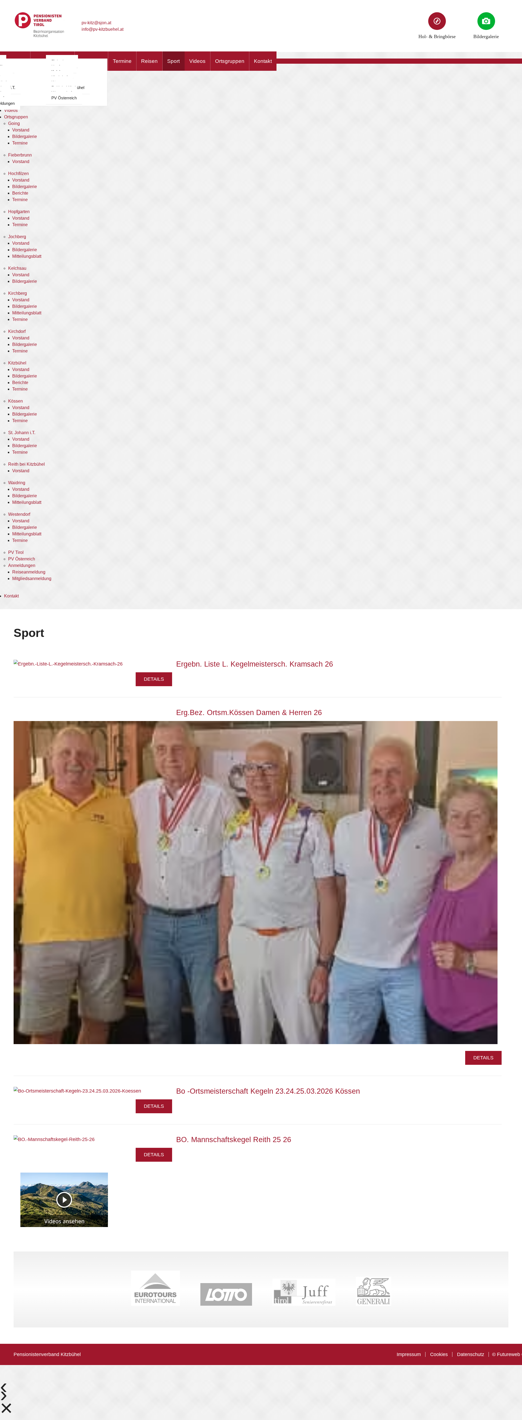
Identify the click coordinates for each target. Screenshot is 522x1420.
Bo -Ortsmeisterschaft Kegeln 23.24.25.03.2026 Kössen (268, 1091)
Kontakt (263, 61)
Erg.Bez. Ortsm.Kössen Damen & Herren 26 (249, 713)
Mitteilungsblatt (26, 256)
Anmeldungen (21, 565)
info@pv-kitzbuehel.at (102, 29)
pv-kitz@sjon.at (96, 22)
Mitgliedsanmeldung (31, 578)
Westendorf (19, 514)
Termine (122, 61)
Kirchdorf (17, 331)
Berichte (20, 193)
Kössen (15, 401)
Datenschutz (470, 1354)
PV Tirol (16, 552)
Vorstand (20, 130)
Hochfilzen (18, 173)
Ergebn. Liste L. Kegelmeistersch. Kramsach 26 (254, 664)
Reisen (149, 61)
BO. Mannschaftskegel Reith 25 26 (233, 1140)
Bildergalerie (24, 136)
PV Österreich (64, 98)
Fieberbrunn (20, 155)
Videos (197, 61)
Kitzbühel (17, 363)
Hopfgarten (19, 211)
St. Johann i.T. (21, 432)
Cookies (439, 1354)
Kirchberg (17, 293)
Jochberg (17, 236)
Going (14, 123)
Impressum (409, 1354)
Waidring (16, 482)
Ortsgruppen (229, 61)
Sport (173, 61)
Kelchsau (17, 268)
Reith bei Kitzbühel (26, 464)
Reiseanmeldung (28, 572)
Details (154, 679)
